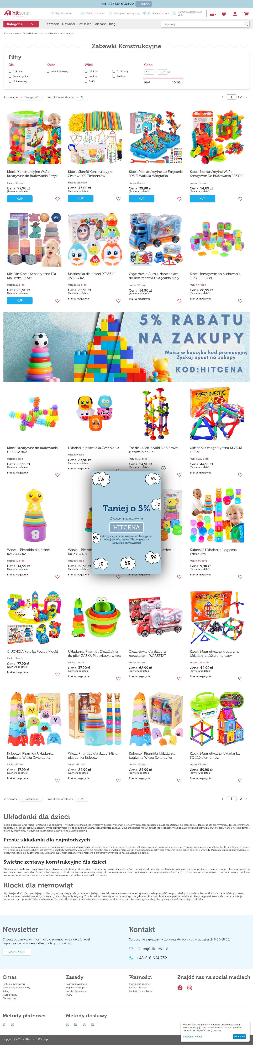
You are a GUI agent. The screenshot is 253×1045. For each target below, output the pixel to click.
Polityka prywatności (76, 984)
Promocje (53, 24)
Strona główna (11, 33)
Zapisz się (16, 952)
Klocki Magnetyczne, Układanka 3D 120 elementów (215, 755)
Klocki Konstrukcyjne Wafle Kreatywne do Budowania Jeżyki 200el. (33, 174)
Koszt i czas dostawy (139, 984)
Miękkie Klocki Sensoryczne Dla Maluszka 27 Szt (31, 276)
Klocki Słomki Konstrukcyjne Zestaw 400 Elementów (90, 174)
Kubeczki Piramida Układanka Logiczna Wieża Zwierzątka (30, 755)
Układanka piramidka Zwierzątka (93, 448)
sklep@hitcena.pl (152, 949)
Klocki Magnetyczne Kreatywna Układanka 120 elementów (215, 653)
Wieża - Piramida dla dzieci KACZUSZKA (28, 552)
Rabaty (6, 991)
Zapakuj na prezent (158, 13)
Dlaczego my (9, 998)
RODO (69, 995)
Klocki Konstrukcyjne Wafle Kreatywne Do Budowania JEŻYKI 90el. (216, 174)
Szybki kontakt (64, 13)
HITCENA (144, 3)
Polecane (100, 24)
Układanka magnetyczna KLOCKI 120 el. (216, 450)
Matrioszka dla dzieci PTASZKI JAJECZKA (91, 276)
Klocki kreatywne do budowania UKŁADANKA (32, 450)
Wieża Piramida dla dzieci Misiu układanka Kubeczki (92, 755)
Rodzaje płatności (138, 987)
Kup (142, 199)
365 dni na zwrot (95, 13)
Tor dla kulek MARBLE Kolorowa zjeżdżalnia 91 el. (154, 450)
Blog (112, 24)
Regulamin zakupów (76, 987)
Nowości (68, 24)
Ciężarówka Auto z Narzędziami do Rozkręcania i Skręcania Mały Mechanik (154, 276)
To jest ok (239, 1036)
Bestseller (84, 24)
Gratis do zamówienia (14, 984)
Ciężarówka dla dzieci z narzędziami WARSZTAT (147, 653)
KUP (20, 199)
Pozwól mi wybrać (192, 1036)
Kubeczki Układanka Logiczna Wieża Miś (213, 552)
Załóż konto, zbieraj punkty (16, 987)
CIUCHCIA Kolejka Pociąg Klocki (32, 651)
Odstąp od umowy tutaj (127, 13)
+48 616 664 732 (151, 958)
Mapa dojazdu (10, 995)
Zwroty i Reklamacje (76, 991)
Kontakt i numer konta (140, 991)
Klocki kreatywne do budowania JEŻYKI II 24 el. (215, 276)
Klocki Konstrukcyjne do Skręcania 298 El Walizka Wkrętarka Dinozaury (156, 174)
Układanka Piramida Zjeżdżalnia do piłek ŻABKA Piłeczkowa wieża (94, 653)
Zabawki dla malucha (33, 33)
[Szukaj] (246, 24)
